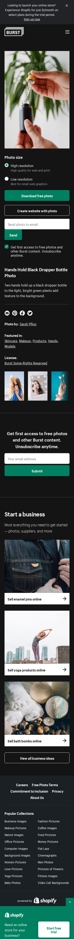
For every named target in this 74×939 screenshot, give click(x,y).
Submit (37, 470)
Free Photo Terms (45, 784)
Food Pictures (47, 834)
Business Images (16, 821)
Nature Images (14, 834)
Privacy (58, 790)
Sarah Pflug (28, 323)
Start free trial (54, 929)
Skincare (11, 340)
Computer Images (16, 848)
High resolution (22, 165)
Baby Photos (13, 882)
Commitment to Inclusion (29, 790)
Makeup (25, 340)
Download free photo (37, 195)
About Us (37, 797)
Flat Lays (43, 848)
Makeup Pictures (15, 827)
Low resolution (21, 179)
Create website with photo (37, 210)
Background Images (17, 855)
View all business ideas (37, 757)
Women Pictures (15, 862)
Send (13, 234)
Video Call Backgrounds (53, 882)
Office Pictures (14, 841)
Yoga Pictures (13, 875)
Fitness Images (48, 875)
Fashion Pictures (49, 821)
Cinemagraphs (47, 855)
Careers (22, 784)
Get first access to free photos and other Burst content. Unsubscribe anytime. (37, 251)
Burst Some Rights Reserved (26, 362)
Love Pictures (13, 868)
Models (10, 345)
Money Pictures (48, 841)
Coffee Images (47, 827)
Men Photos (45, 862)
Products (39, 340)
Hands (53, 340)
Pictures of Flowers (50, 868)
